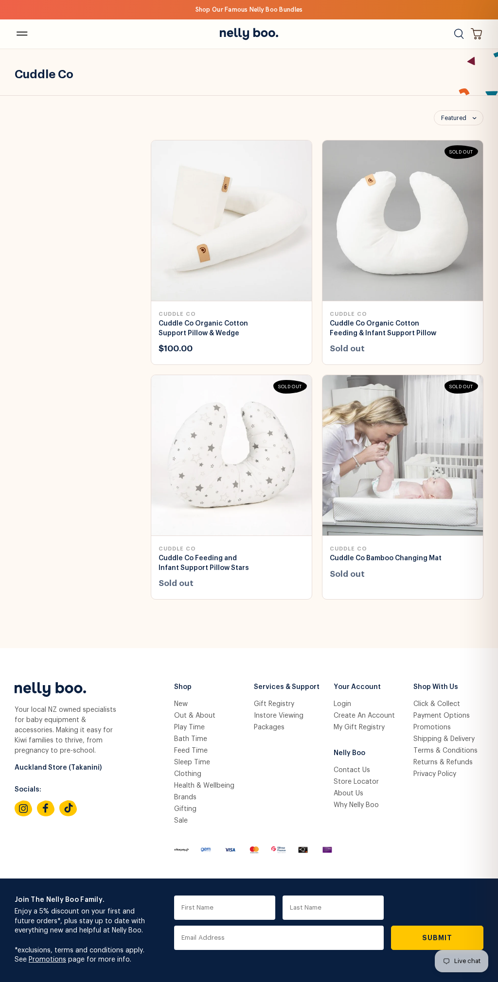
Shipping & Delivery (444, 739)
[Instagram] (23, 808)
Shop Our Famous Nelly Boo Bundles (249, 9)
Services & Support (287, 687)
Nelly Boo (349, 753)
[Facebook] (45, 808)
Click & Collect (436, 704)
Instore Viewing (278, 715)
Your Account (357, 687)
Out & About (194, 715)
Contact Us (352, 770)
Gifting (185, 809)
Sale (181, 820)
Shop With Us (435, 687)
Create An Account (364, 715)
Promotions (432, 727)
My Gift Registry (359, 727)
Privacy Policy (434, 774)
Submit (437, 937)
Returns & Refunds (443, 762)
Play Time (189, 727)
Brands (185, 797)
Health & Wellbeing (204, 785)
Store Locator (356, 781)
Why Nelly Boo (356, 805)
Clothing (187, 774)
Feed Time (191, 750)
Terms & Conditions (445, 750)
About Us (348, 793)
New (181, 704)
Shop (183, 687)
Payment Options (441, 715)
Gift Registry (274, 704)
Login (342, 704)
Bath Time (190, 739)
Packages (269, 727)
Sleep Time (192, 762)
